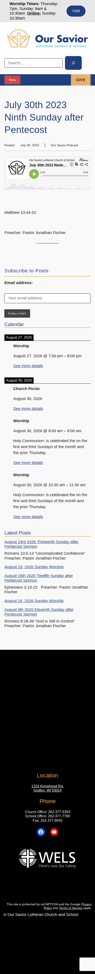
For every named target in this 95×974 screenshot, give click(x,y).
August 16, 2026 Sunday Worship (34, 601)
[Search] (73, 63)
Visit (76, 11)
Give (81, 80)
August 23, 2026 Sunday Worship (34, 567)
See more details (28, 366)
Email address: (18, 283)
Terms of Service (70, 908)
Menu (12, 80)
